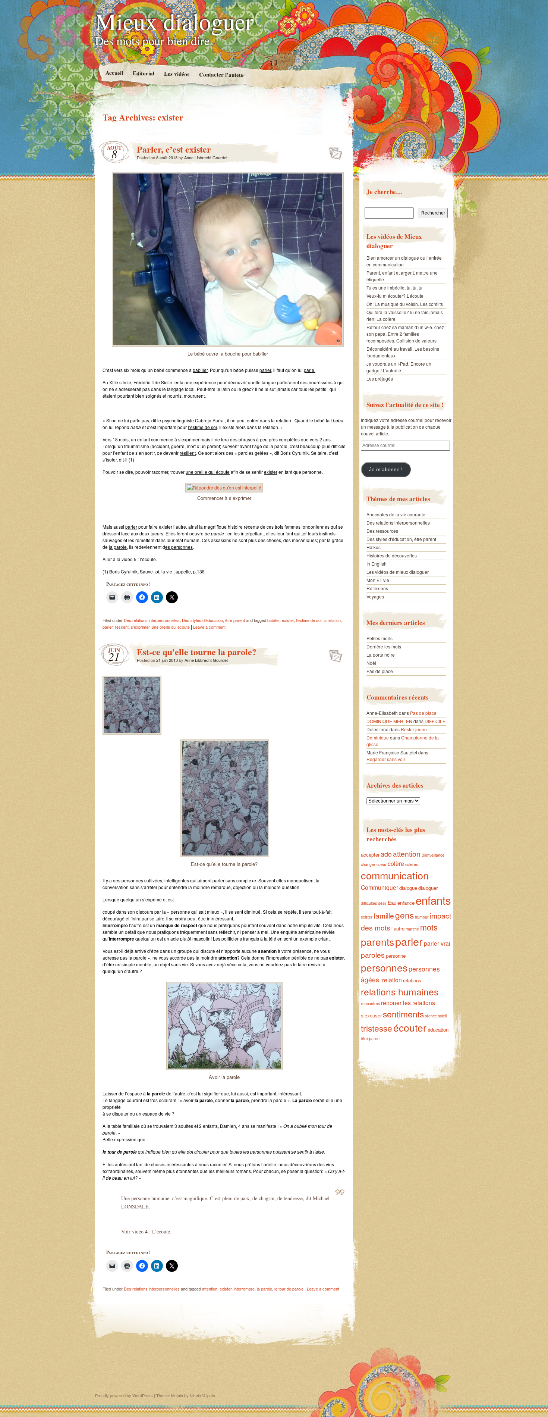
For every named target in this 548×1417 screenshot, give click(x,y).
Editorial (143, 73)
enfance (406, 902)
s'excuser (371, 1015)
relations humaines (399, 991)
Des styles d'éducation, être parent (213, 620)
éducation (438, 1029)
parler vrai (437, 943)
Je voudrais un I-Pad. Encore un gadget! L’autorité (398, 366)
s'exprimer (140, 627)
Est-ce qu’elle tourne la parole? (196, 651)
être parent (371, 1038)
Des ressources (382, 531)
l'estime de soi (308, 620)
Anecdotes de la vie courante (395, 514)
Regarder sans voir (385, 759)
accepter (370, 854)
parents (377, 941)
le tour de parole (288, 1289)
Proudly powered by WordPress (124, 1395)
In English (376, 563)
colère (396, 863)
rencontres (370, 1003)
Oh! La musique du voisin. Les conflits (404, 304)
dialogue (408, 887)
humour (422, 917)
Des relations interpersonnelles (152, 620)
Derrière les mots (383, 646)
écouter (409, 1027)
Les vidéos (176, 73)
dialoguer (428, 887)
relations (412, 980)
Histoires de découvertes (391, 555)
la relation (332, 620)
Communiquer (379, 887)
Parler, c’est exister (174, 149)
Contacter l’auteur (221, 74)
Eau (392, 902)
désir (382, 903)
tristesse (376, 1028)
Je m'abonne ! (386, 469)
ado (386, 853)
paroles (373, 955)
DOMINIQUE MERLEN (389, 721)
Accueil (114, 72)
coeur (382, 864)
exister (288, 620)
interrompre (244, 1289)
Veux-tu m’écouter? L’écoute (394, 296)
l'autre (397, 928)
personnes (384, 967)
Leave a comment (209, 627)
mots (429, 927)
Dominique (377, 737)
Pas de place (379, 671)
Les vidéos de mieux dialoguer (397, 572)
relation (392, 980)
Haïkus (373, 547)
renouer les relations (408, 1002)
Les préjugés (379, 378)
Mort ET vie (377, 580)
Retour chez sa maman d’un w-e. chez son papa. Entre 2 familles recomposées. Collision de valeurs (405, 334)
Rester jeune (414, 729)
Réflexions (377, 588)
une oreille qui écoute (171, 627)
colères (411, 864)
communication (395, 875)
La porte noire (380, 654)
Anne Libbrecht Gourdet (205, 157)
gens (404, 915)
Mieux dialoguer (174, 20)
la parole (264, 1289)
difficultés (369, 903)
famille (384, 915)
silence (431, 1016)
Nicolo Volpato (202, 1395)
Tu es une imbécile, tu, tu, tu (394, 287)
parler (108, 627)
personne (396, 955)
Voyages (375, 596)
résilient (122, 627)
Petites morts (379, 638)
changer (368, 864)
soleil (442, 1016)
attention (209, 1289)
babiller (273, 620)
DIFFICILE (435, 721)
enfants (433, 900)
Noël (371, 663)
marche (412, 929)
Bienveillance (433, 855)
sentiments (403, 1014)
